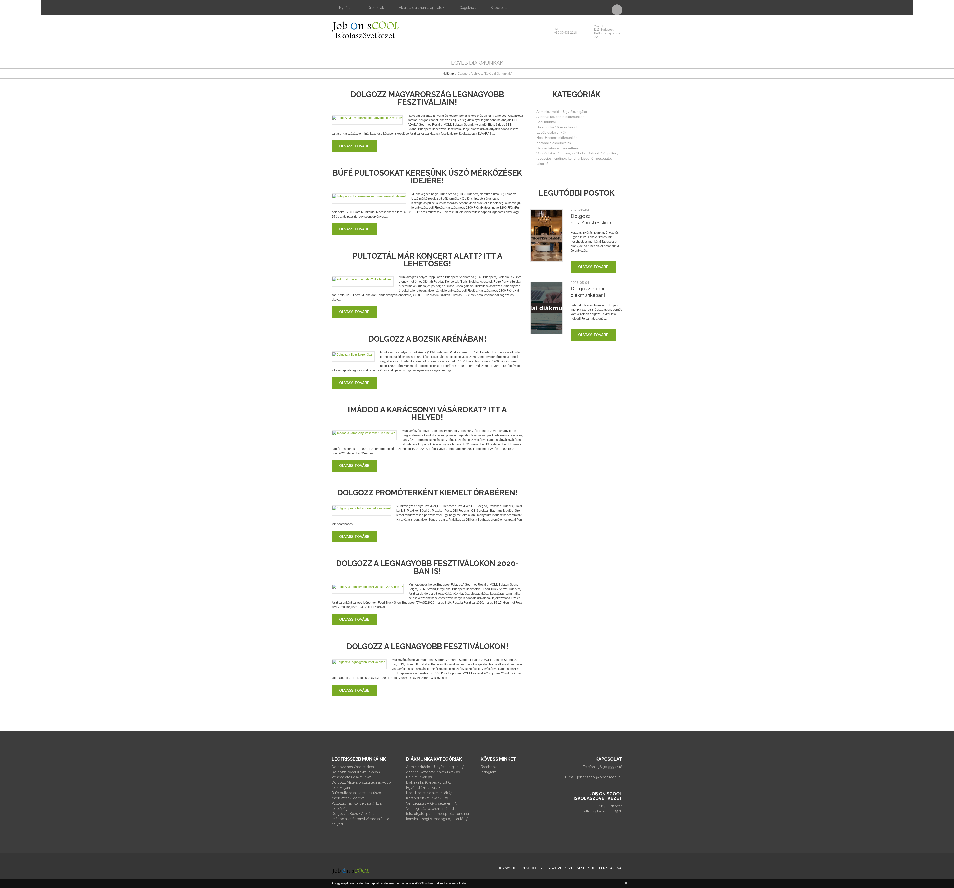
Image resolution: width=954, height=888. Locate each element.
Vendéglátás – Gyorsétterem (558, 148)
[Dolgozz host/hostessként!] (546, 235)
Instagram (488, 772)
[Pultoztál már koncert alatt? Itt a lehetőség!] (362, 279)
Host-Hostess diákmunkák (556, 138)
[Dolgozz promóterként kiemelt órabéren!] (361, 508)
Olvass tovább (354, 146)
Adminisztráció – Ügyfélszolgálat (561, 112)
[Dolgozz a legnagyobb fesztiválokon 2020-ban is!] (367, 586)
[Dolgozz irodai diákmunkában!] (546, 308)
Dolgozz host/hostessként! (354, 767)
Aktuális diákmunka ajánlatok (421, 8)
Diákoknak (376, 8)
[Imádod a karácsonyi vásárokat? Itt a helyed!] (364, 433)
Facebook (489, 767)
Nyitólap (346, 8)
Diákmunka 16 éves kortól (556, 127)
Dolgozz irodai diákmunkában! (356, 772)
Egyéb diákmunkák (551, 132)
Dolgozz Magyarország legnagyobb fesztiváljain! (427, 98)
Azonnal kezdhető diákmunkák (560, 117)
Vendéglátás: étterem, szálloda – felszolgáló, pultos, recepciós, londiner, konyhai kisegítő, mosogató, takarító (577, 158)
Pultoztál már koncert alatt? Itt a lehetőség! (427, 259)
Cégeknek (467, 8)
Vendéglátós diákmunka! (351, 777)
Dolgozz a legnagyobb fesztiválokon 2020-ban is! (427, 567)
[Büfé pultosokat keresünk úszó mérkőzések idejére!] (369, 196)
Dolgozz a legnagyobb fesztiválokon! (427, 646)
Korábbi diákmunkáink (553, 143)
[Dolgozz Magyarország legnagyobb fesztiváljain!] (367, 118)
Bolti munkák (546, 122)
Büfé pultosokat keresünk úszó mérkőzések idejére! (427, 176)
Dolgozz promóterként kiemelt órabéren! (427, 492)
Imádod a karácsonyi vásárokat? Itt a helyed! (427, 413)
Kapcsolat (499, 8)
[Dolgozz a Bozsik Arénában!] (353, 354)
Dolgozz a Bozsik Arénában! (427, 338)
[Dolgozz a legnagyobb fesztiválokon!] (359, 662)
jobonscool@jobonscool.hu (599, 777)
